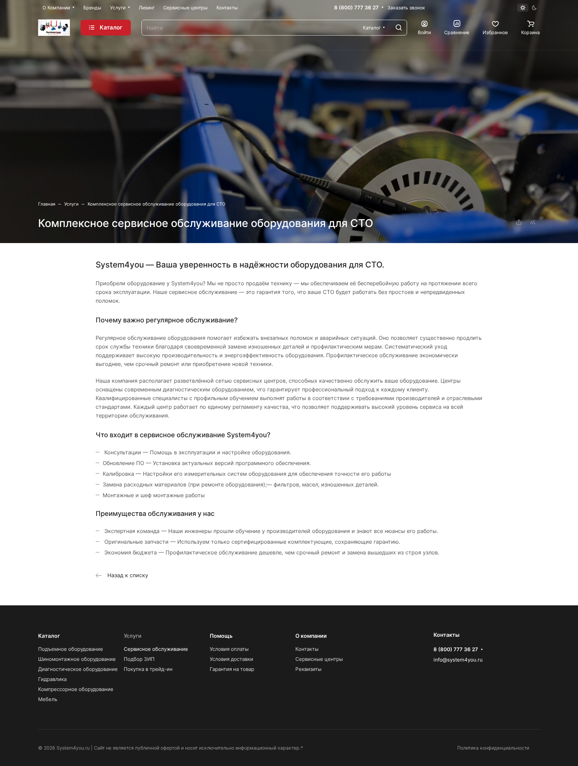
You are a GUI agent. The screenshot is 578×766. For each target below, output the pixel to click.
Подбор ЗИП (139, 659)
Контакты (306, 649)
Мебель (47, 699)
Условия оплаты (229, 649)
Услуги (132, 635)
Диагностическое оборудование (78, 669)
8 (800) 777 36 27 (356, 8)
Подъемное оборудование (70, 649)
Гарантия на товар (232, 669)
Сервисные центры (319, 659)
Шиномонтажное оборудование (77, 659)
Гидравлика (52, 679)
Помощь (221, 635)
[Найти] (398, 27)
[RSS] (533, 222)
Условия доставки (231, 659)
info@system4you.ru (458, 660)
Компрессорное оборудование (75, 689)
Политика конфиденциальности (493, 748)
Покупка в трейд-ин (148, 669)
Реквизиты (308, 669)
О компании (311, 635)
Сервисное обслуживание (156, 649)
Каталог (49, 635)
